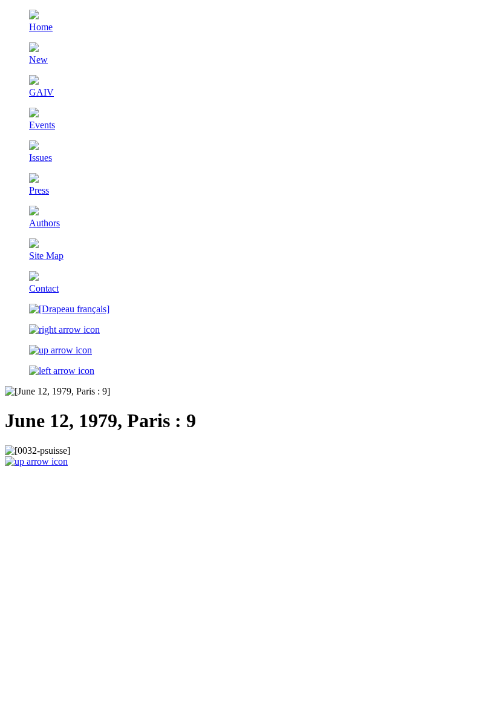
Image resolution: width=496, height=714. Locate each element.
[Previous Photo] (61, 370)
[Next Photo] (64, 329)
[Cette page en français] (69, 309)
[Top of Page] (36, 461)
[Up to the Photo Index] (60, 350)
